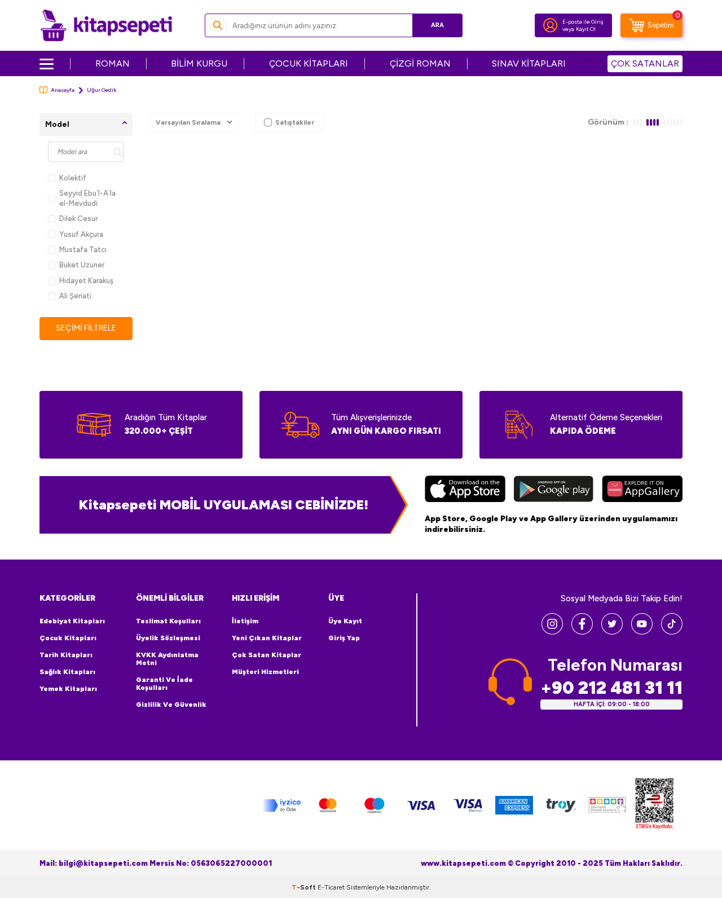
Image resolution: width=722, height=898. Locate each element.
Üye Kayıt (345, 621)
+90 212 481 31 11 (611, 687)
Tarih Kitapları (66, 655)
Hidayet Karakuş (86, 280)
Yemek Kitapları (68, 689)
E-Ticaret (331, 887)
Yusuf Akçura (81, 234)
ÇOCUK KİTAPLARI (308, 63)
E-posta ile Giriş (583, 21)
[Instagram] (552, 631)
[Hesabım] (550, 25)
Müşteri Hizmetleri (265, 672)
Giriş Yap (344, 638)
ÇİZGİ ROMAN (420, 63)
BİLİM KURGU (199, 63)
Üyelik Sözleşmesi (168, 638)
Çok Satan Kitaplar (266, 655)
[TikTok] (672, 631)
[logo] (106, 25)
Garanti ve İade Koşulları (164, 684)
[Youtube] (642, 631)
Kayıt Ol (586, 29)
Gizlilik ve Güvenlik (171, 704)
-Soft (305, 887)
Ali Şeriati (75, 296)
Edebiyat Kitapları (72, 621)
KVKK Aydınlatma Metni (167, 659)
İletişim (245, 621)
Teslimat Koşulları (168, 621)
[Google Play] (553, 490)
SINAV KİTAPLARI (529, 63)
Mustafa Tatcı (83, 249)
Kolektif (72, 178)
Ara (437, 25)
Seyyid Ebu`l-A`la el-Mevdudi (87, 198)
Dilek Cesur (78, 218)
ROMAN (112, 63)
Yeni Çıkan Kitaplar (267, 638)
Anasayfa (62, 90)
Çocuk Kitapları (67, 638)
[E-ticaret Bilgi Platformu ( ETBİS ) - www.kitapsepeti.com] (654, 805)
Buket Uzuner (81, 265)
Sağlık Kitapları (67, 672)
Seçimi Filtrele (86, 328)
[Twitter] (612, 631)
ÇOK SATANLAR (645, 63)
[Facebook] (582, 631)
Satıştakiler (294, 122)
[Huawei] (642, 490)
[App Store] (465, 490)
